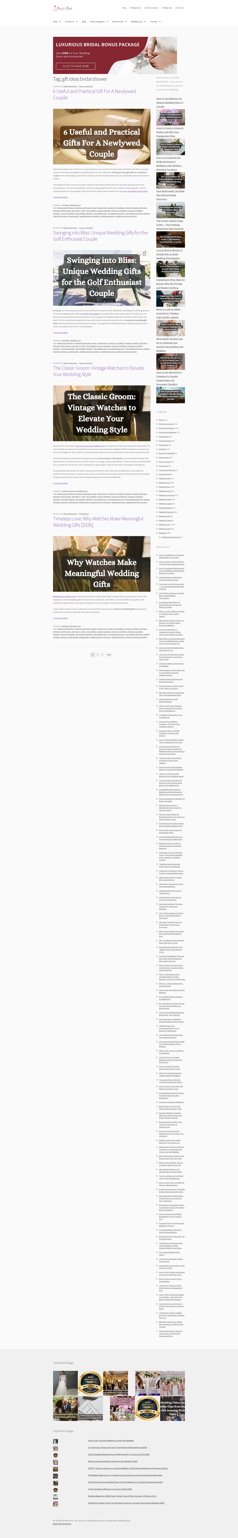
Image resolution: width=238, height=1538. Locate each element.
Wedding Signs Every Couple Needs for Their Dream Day (170, 1141)
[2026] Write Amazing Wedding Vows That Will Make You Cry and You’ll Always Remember (125, 1482)
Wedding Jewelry (165, 499)
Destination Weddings (167, 432)
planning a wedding (119, 211)
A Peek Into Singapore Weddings (171, 1102)
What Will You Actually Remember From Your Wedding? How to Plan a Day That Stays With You (172, 641)
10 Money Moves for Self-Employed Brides (168, 700)
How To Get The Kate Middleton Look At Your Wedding (111, 1440)
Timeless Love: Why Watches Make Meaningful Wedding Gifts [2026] (98, 521)
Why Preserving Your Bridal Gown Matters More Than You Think (171, 1157)
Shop (125, 8)
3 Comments (84, 514)
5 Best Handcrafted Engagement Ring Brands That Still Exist (171, 1013)
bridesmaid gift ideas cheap (85, 208)
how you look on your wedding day (89, 446)
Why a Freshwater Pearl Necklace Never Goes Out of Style (171, 941)
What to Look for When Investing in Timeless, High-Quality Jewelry (168, 313)
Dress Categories (97, 21)
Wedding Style (164, 516)
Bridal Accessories (152, 8)
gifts (83, 211)
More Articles (118, 21)
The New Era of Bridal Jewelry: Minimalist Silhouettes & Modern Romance (171, 1315)
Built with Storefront (62, 1524)
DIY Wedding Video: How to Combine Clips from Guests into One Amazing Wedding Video (125, 1475)
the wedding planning (133, 213)
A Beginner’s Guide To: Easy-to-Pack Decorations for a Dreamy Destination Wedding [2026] (126, 1503)
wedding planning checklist (126, 216)
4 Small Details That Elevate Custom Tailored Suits (170, 898)
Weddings (163, 533)
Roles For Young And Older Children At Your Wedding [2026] (113, 1461)
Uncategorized (164, 474)
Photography (164, 457)
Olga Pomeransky (70, 86)
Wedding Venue (165, 529)
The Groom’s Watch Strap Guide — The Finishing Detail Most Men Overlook (169, 224)
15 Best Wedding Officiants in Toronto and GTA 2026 (110, 1489)
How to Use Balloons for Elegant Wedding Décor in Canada (169, 102)
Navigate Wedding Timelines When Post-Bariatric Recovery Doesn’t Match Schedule (170, 1115)
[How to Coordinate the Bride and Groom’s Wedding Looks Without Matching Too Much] (170, 180)
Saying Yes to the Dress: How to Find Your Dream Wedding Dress (171, 872)
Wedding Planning (166, 512)
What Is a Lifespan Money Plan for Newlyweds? (171, 984)
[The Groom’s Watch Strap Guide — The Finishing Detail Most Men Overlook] (170, 239)
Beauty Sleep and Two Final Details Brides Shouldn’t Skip (170, 1107)
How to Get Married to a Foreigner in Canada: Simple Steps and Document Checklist (171, 632)
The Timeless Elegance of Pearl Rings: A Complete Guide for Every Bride (171, 915)
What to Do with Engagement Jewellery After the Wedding (170, 1074)
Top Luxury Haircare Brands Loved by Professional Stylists (171, 1081)
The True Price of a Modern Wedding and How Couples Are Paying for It (170, 1059)
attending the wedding (90, 313)
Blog (84, 21)
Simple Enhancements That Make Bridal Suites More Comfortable (172, 1190)
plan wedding (91, 211)
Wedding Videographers (171, 537)
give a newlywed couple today (134, 191)
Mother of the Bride (166, 453)
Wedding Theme (165, 520)
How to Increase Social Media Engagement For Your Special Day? (170, 1216)
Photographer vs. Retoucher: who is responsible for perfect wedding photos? (172, 672)
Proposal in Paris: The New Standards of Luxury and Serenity (169, 733)
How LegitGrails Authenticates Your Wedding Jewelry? (171, 1036)
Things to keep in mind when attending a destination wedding (170, 760)
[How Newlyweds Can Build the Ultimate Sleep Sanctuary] (170, 210)
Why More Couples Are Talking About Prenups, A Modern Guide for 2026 (171, 1324)
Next (109, 654)
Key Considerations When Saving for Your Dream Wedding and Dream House (171, 1006)
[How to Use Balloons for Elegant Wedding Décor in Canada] (170, 117)
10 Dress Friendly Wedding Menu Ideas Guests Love (171, 649)
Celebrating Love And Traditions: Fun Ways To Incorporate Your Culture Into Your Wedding (171, 1149)
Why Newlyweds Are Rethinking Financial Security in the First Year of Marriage (171, 1198)
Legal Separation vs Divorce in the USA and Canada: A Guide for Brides (171, 1306)
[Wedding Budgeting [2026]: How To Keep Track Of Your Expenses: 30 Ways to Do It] (90, 1408)
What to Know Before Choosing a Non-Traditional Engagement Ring (171, 933)
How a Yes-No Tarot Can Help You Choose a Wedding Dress (171, 1184)
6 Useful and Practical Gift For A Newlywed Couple (94, 94)
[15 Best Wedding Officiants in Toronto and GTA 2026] (147, 1408)
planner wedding (104, 211)
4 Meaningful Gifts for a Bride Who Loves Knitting (170, 878)
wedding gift (73, 502)
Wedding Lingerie (165, 504)
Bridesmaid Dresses (166, 428)
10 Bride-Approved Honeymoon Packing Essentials (171, 680)
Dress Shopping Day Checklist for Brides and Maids (172, 800)
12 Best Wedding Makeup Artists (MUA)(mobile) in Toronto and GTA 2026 (118, 1454)
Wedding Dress (135, 8)
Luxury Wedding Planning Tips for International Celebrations (170, 838)
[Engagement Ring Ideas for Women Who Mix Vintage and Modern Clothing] (170, 298)
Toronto (153, 21)
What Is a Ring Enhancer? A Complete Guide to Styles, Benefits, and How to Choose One (172, 976)
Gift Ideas (65, 205)
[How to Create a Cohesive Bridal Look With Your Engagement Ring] (170, 147)
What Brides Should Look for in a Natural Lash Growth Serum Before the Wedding (171, 623)
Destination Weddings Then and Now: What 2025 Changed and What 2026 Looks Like (171, 958)
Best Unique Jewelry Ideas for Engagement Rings (170, 831)
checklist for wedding (115, 208)
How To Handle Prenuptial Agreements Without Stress (169, 1067)
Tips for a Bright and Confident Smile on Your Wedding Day (171, 1177)
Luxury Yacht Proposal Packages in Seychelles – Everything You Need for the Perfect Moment (171, 1297)
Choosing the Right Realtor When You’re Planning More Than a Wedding (172, 1044)
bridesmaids (102, 208)
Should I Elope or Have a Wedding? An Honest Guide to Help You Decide (170, 807)
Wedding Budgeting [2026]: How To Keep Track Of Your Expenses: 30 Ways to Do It (122, 1496)
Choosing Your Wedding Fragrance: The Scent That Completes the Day (169, 724)
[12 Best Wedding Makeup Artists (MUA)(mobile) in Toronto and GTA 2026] (90, 1383)
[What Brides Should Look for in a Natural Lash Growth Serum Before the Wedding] (170, 361)
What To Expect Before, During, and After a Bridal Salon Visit (171, 1164)
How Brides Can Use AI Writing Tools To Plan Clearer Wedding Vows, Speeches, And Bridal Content (170, 856)
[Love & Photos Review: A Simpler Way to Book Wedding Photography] (170, 269)
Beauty (161, 420)
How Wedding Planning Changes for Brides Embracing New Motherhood (171, 1095)
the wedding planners (116, 213)
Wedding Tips (167, 8)
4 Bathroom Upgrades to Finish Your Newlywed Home (171, 885)
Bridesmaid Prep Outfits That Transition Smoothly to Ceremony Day (170, 1124)
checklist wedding (132, 208)
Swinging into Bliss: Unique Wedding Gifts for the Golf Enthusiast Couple (100, 235)
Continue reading (60, 197)
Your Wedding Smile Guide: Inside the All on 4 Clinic (172, 1267)
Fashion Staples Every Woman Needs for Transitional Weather (171, 768)
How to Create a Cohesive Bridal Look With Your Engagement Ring (169, 132)
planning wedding (68, 213)
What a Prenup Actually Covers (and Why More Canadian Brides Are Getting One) (171, 967)
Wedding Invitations (167, 495)
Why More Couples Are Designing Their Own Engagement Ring (171, 694)
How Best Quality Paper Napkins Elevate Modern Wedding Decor (171, 824)
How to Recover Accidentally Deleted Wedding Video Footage (171, 1020)
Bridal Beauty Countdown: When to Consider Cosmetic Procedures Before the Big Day (172, 1207)
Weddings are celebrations (64, 596)
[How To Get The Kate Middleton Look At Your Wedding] (65, 1383)
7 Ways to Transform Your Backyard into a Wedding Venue (171, 775)
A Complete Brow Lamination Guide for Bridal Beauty (170, 1231)
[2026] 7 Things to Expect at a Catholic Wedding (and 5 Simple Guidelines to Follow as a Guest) (128, 1468)
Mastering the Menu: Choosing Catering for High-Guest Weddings (170, 906)
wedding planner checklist (90, 216)
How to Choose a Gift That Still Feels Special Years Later (171, 1087)
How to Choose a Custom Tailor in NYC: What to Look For (171, 687)
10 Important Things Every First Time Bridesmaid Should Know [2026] (117, 1447)
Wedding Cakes (165, 478)
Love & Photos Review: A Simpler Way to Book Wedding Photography (169, 254)
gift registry (76, 211)
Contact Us (179, 8)
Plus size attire (165, 462)
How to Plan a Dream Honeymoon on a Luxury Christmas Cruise (172, 1273)
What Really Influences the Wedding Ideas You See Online (170, 1170)
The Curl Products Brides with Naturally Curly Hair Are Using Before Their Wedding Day (170, 783)
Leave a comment (86, 86)
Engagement (164, 436)
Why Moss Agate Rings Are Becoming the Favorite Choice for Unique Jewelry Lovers (172, 817)
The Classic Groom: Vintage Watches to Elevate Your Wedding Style (98, 371)
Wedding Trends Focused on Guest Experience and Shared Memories (170, 846)
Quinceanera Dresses (167, 470)
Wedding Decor (165, 483)
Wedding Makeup (165, 508)
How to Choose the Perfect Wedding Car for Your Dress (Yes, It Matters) (171, 1133)
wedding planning (108, 216)
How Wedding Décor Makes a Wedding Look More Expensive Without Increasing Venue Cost (171, 792)
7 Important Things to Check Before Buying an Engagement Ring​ (170, 1288)
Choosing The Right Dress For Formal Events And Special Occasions (170, 924)
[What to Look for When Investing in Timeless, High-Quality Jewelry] (170, 328)
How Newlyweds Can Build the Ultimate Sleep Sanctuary (170, 195)
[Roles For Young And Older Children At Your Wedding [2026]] (147, 1383)
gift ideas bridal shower (62, 211)
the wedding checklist (84, 213)
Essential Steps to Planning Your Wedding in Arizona (171, 1224)
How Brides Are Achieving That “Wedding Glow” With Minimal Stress (171, 949)
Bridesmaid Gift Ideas (65, 208)
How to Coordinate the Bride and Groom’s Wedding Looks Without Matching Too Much (171, 570)
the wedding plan (100, 213)
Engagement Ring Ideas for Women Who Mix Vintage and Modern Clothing (170, 283)
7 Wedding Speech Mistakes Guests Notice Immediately (169, 865)
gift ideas (143, 208)
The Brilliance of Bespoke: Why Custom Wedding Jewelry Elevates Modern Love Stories (171, 1245)
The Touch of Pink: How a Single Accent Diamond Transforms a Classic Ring (171, 657)
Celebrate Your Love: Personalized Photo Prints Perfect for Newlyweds (169, 1028)
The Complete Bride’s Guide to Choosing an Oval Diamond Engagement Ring (170, 1333)
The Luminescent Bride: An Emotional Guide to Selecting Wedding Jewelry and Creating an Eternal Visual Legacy (172, 750)
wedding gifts (73, 216)
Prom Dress (163, 466)
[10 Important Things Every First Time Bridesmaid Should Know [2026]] (172, 1383)
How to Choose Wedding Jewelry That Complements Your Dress (171, 741)
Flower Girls (163, 445)
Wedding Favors (165, 491)
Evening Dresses (165, 441)
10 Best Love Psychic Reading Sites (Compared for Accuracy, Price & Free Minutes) (170, 708)
